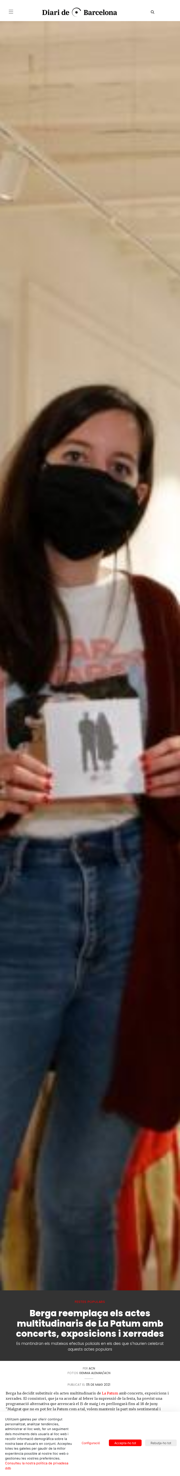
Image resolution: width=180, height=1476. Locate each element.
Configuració (91, 1443)
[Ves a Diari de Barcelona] (76, 12)
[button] (11, 11)
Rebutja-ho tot (161, 1443)
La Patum (110, 1393)
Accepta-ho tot (125, 1443)
